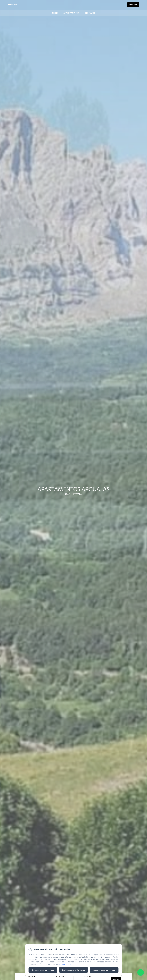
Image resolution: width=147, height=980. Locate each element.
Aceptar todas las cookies (104, 970)
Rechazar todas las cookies (43, 970)
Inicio (54, 13)
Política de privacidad (68, 964)
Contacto (90, 13)
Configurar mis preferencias (73, 970)
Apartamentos (71, 13)
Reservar (133, 5)
